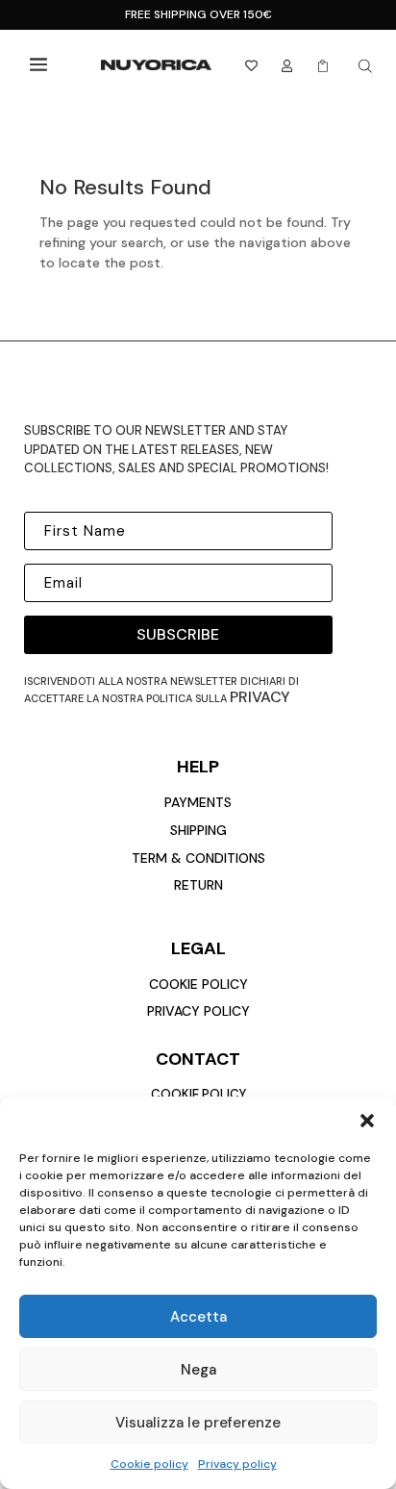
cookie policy (198, 984)
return (198, 885)
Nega (198, 1369)
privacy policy (198, 1011)
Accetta (198, 1316)
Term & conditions (198, 858)
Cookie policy (149, 1464)
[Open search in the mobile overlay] (365, 66)
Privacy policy (237, 1464)
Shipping (198, 830)
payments (198, 802)
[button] (367, 1120)
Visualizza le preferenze (198, 1422)
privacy (260, 697)
